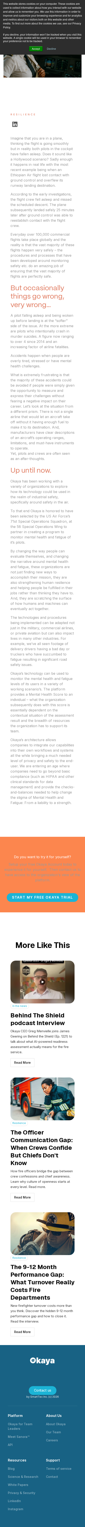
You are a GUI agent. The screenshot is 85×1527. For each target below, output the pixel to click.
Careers (52, 1440)
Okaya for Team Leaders (20, 1426)
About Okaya (56, 1424)
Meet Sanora (18, 1437)
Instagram (15, 1509)
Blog (11, 1468)
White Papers (18, 1485)
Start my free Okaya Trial (42, 897)
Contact (52, 1477)
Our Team (53, 1432)
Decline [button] (51, 48)
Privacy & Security (21, 1493)
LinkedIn (14, 1501)
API (10, 1445)
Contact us (42, 1390)
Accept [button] (36, 48)
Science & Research (23, 1477)
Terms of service (58, 1468)
